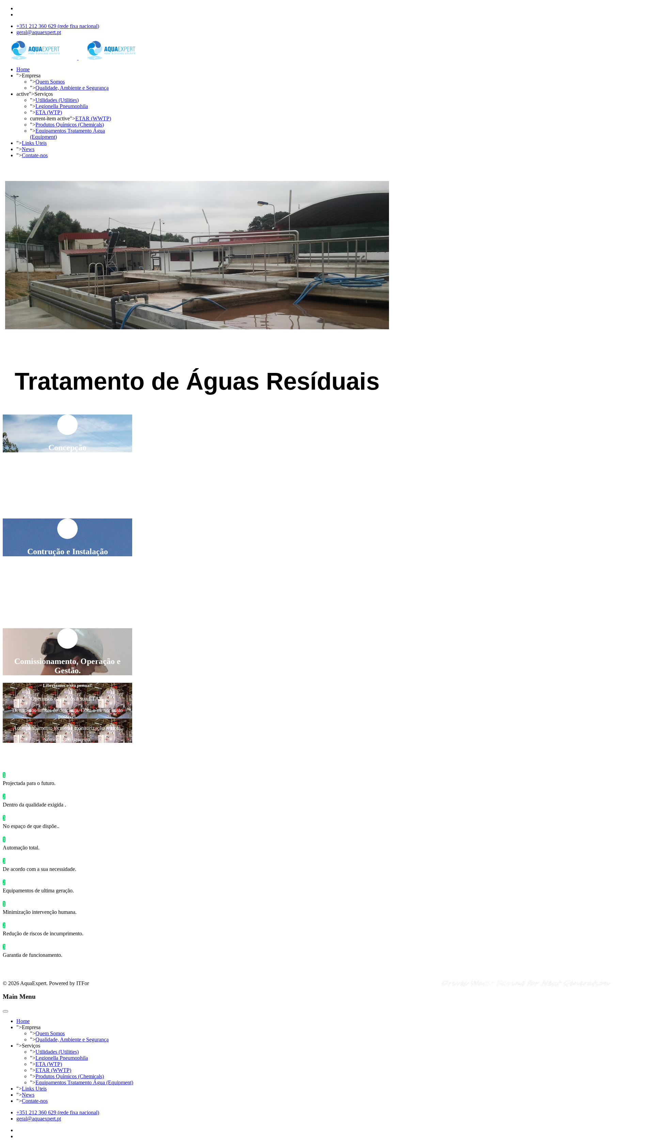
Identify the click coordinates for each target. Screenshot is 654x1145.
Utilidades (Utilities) (57, 100)
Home (23, 69)
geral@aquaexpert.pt (38, 32)
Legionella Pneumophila (61, 106)
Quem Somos (50, 82)
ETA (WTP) (48, 112)
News (28, 149)
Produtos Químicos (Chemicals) (69, 124)
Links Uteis (34, 143)
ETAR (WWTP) (93, 118)
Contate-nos (35, 155)
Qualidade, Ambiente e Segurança (72, 88)
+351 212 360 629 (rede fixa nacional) (57, 26)
